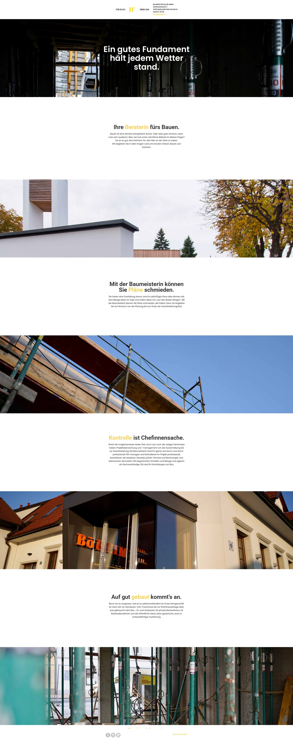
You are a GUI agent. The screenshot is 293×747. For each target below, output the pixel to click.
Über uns (144, 9)
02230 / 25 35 (158, 12)
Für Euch (120, 9)
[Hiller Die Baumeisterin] (132, 9)
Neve (83, 743)
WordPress (105, 743)
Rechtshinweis (180, 734)
